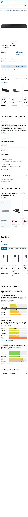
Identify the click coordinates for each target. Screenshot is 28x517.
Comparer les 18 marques (7, 317)
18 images (14, 43)
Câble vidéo (3, 265)
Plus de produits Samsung (19, 53)
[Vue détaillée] (14, 310)
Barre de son (15, 10)
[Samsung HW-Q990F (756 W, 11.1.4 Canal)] (16, 214)
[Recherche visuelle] (25, 6)
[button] (14, 59)
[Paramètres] (15, 2)
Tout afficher (4, 82)
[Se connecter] (19, 2)
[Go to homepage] (2, 2)
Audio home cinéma (7, 10)
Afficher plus (5, 133)
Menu (4, 5)
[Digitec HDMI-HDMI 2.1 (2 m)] (5, 264)
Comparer (8, 66)
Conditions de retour (5, 181)
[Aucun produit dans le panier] (26, 2)
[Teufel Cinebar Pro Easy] (16, 96)
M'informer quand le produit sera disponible (13, 61)
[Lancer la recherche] (8, 5)
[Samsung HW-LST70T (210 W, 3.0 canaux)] (5, 96)
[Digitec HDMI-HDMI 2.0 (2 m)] (16, 264)
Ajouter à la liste (21, 66)
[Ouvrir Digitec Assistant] (22, 2)
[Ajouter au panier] (2, 275)
